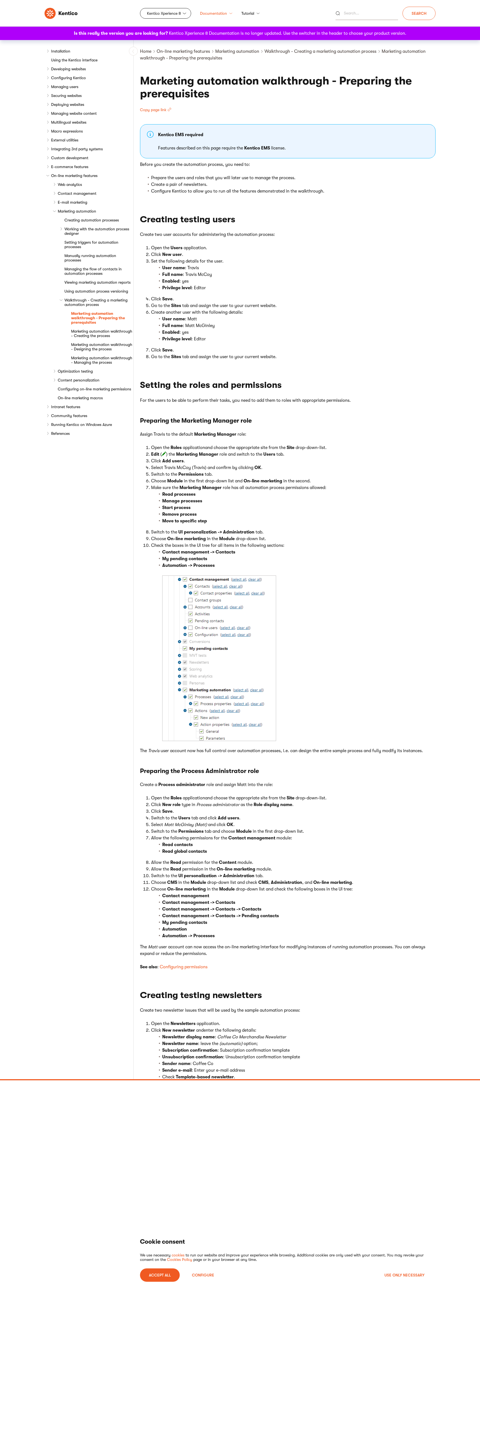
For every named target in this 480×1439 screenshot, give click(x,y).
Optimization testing (75, 371)
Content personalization (78, 380)
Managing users (64, 86)
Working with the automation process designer (96, 231)
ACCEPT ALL (160, 1275)
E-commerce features (69, 166)
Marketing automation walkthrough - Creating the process (101, 333)
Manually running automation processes (90, 257)
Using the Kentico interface (74, 60)
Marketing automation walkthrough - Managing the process (101, 360)
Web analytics (70, 184)
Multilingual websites (68, 122)
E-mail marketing (72, 202)
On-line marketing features (74, 175)
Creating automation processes (91, 220)
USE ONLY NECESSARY (404, 1275)
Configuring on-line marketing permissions (94, 389)
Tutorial (247, 13)
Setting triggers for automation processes (91, 244)
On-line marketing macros (80, 398)
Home (145, 51)
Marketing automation (77, 211)
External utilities (64, 140)
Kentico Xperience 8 (164, 13)
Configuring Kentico (68, 78)
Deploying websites (67, 104)
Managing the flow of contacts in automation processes (93, 271)
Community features (69, 415)
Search (419, 13)
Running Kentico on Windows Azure (81, 424)
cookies (178, 1255)
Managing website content (74, 113)
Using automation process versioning (96, 291)
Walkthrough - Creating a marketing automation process (96, 302)
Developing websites (68, 69)
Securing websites (66, 95)
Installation (60, 51)
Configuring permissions (184, 966)
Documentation (213, 13)
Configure (203, 1275)
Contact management (77, 193)
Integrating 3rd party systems (77, 149)
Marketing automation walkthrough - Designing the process (101, 346)
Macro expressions (67, 131)
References (60, 433)
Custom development (69, 158)
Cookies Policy (179, 1259)
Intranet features (65, 407)
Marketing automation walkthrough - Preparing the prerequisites (98, 318)
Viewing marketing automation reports (97, 282)
